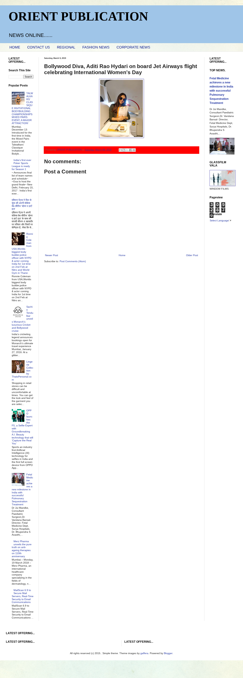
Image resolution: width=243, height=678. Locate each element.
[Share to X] (127, 150)
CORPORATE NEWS (133, 47)
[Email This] (120, 150)
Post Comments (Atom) (73, 261)
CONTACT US (38, 47)
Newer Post (51, 255)
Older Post (192, 255)
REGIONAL (66, 47)
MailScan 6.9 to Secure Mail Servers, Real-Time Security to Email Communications (22, 596)
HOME (14, 47)
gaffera (144, 653)
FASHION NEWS (95, 47)
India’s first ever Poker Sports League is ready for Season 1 (21, 164)
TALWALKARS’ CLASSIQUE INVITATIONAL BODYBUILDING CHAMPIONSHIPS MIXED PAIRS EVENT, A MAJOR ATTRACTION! (22, 108)
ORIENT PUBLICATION (78, 16)
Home (122, 255)
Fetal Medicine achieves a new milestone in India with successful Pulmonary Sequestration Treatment (22, 489)
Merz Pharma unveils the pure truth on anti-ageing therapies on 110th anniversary (22, 549)
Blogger (168, 653)
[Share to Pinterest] (134, 150)
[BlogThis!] (124, 150)
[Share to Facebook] (130, 150)
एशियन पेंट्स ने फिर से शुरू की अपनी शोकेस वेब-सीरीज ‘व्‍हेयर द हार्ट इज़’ (22, 204)
